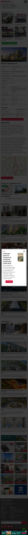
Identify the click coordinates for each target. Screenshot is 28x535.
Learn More (9, 281)
